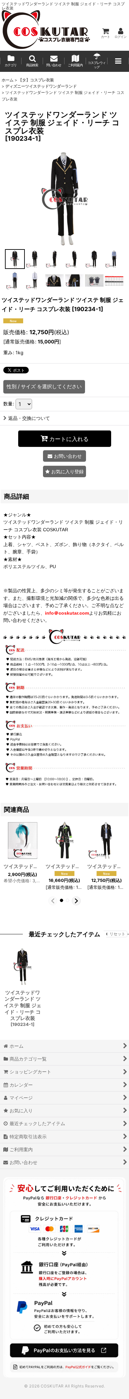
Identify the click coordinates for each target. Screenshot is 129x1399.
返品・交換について (29, 418)
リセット (117, 933)
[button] (32, 61)
